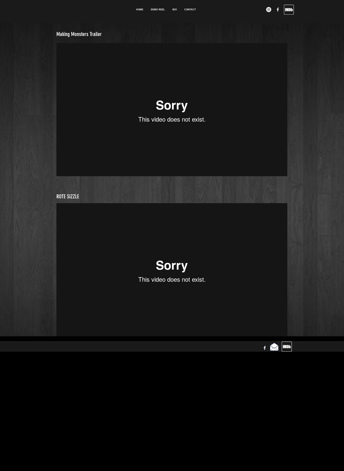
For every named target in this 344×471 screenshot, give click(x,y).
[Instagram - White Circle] (268, 9)
